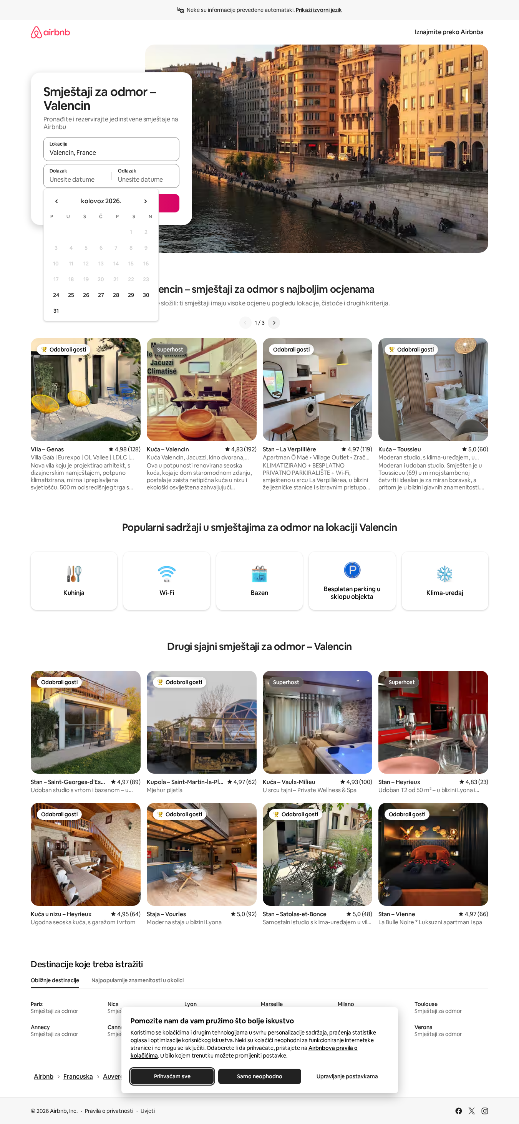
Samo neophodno (259, 1076)
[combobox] (111, 152)
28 (116, 295)
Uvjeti (148, 1110)
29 (131, 295)
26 (86, 295)
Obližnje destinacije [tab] (55, 980)
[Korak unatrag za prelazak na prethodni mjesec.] (57, 201)
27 (101, 295)
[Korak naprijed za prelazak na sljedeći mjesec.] (145, 201)
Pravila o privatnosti (109, 1110)
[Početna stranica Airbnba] (50, 32)
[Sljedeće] (274, 323)
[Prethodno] (245, 323)
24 (56, 295)
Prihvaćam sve (172, 1076)
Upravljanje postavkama (347, 1076)
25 (71, 295)
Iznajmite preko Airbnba (449, 32)
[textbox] (77, 179)
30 (146, 295)
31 (56, 310)
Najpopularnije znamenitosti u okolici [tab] (137, 980)
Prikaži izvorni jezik (319, 10)
